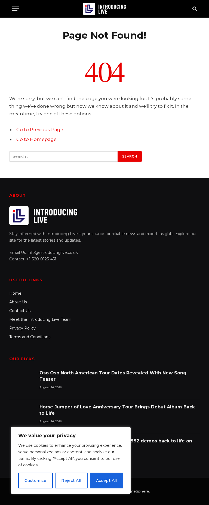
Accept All (106, 480)
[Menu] (15, 9)
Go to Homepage (36, 139)
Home (15, 293)
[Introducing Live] (104, 9)
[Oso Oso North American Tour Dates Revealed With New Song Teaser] (22, 382)
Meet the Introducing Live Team (40, 319)
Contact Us (19, 310)
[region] (71, 460)
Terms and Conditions (29, 336)
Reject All (71, 480)
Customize (35, 480)
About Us (18, 302)
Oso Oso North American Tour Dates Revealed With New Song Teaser (112, 376)
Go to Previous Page (39, 129)
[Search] (194, 9)
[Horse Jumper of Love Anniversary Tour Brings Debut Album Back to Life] (22, 416)
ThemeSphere (136, 491)
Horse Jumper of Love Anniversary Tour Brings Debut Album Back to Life (117, 410)
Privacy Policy (22, 328)
